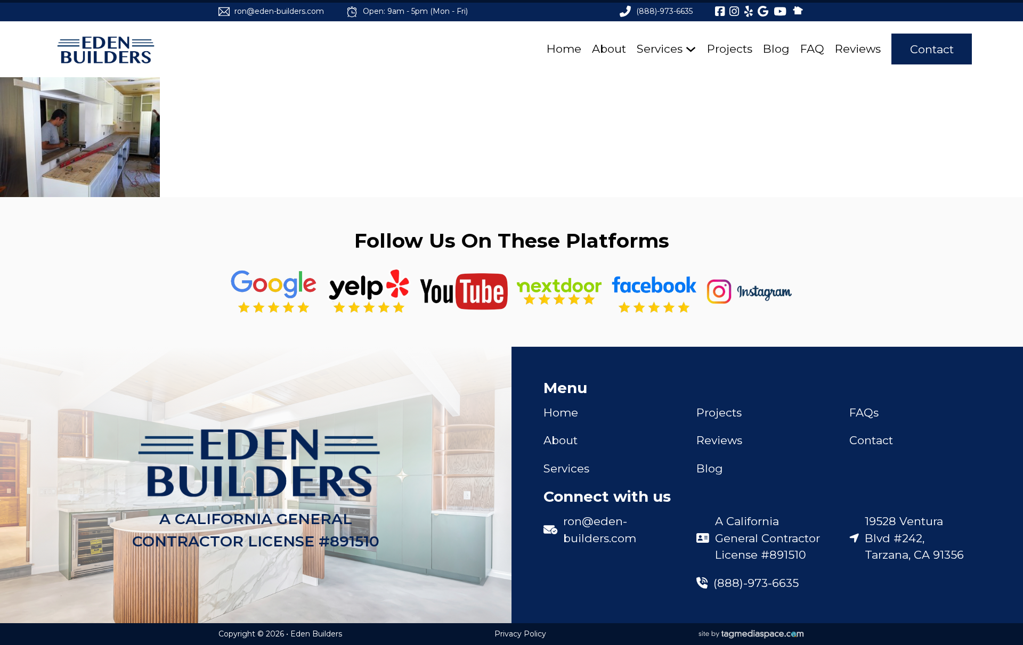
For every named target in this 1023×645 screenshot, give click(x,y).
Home (564, 48)
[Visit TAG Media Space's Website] (751, 634)
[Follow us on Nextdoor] (464, 291)
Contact (932, 49)
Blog (776, 48)
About (609, 48)
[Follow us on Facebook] (654, 291)
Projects (729, 48)
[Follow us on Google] (274, 291)
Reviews (858, 48)
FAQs (864, 412)
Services (660, 48)
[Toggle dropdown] (690, 49)
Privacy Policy (520, 634)
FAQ (812, 48)
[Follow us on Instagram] (749, 291)
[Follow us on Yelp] (369, 291)
